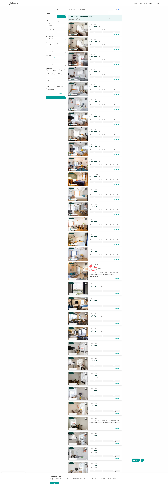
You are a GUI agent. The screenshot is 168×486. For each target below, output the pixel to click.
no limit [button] (49, 32)
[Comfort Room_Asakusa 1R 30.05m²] (95, 303)
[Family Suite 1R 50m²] (95, 333)
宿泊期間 (48, 23)
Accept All (54, 483)
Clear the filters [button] (62, 21)
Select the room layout (56, 58)
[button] (115, 12)
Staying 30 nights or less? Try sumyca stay (80, 16)
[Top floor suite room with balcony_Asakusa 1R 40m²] (95, 318)
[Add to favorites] (86, 24)
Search (61, 17)
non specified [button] (50, 38)
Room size (48, 42)
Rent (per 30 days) (50, 29)
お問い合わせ (136, 460)
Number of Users (49, 62)
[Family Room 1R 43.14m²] (95, 288)
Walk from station (49, 36)
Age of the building (50, 49)
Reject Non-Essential (66, 483)
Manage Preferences (79, 483)
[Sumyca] (13, 3)
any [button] (59, 32)
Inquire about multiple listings (143, 3)
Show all (60, 93)
